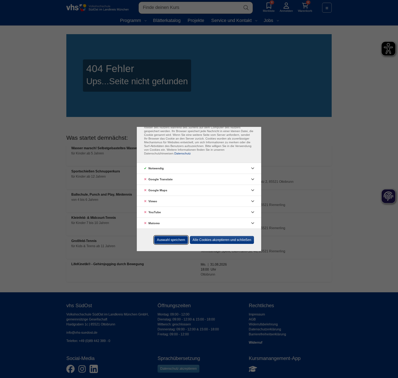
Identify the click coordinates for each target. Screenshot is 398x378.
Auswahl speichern (171, 240)
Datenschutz (182, 153)
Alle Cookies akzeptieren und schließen (222, 240)
